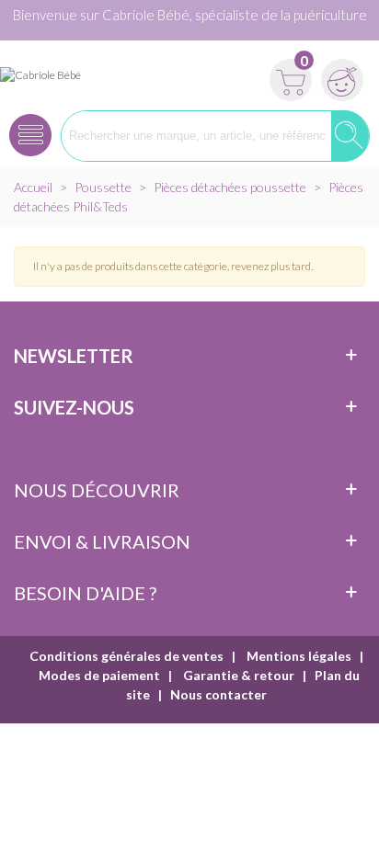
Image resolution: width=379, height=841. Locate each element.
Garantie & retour (237, 675)
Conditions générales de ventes (126, 656)
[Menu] (30, 129)
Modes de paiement (99, 675)
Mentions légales (297, 656)
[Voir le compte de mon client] (339, 74)
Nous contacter (218, 694)
